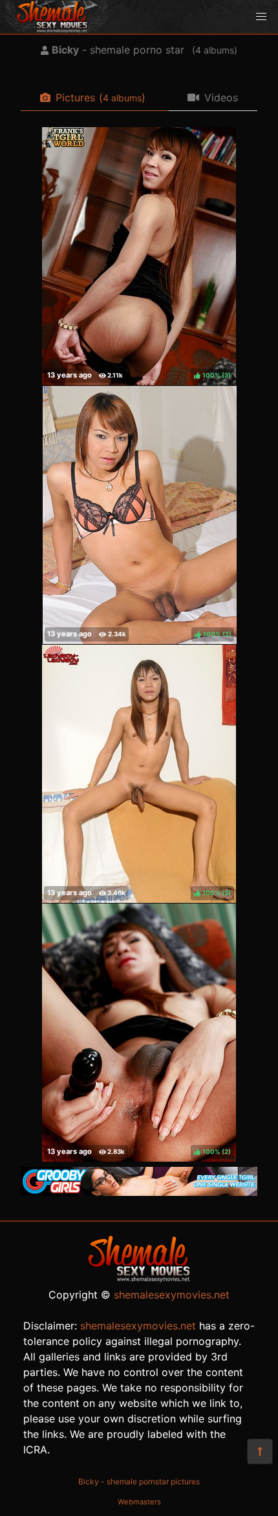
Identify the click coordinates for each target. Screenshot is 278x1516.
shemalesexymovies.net (172, 1294)
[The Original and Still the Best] (139, 1192)
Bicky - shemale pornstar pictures (139, 1481)
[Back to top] (260, 1451)
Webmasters (139, 1501)
